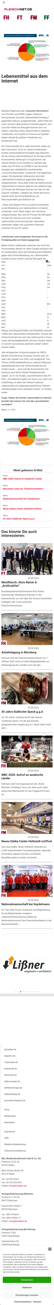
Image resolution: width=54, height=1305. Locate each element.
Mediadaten (10, 1116)
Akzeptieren (27, 1280)
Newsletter (9, 1122)
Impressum (37, 1301)
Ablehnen (27, 1287)
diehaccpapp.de (12, 1081)
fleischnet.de (10, 1075)
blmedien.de (10, 1049)
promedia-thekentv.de (14, 1100)
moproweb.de (11, 1062)
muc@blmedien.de (18, 1221)
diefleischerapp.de (13, 1087)
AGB (6, 1138)
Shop (6, 1109)
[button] (49, 1249)
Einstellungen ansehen (27, 1295)
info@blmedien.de (17, 1185)
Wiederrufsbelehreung (15, 1144)
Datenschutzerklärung (23, 1301)
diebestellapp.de (12, 1094)
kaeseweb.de (10, 1068)
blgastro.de (9, 1056)
